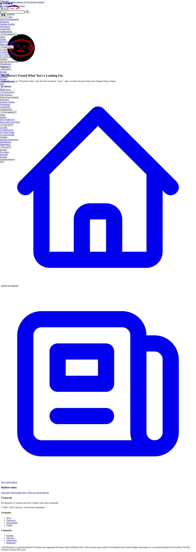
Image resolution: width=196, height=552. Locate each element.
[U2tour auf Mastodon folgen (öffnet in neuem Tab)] (12, 3)
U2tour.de (4, 69)
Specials (45, 493)
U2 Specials (5, 47)
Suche (39, 493)
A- (2, 18)
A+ (6, 18)
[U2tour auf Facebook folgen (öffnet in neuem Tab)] (6, 3)
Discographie (17, 493)
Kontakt (9, 535)
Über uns (32, 493)
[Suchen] (27, 11)
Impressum (11, 543)
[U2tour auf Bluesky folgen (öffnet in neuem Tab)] (9, 3)
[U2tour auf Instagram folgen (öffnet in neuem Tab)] (4, 3)
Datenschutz (11, 540)
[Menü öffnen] (2, 86)
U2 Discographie (7, 34)
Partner (9, 525)
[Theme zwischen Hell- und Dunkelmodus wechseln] (3, 15)
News (8, 89)
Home (2, 89)
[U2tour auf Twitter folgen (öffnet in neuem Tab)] (1, 3)
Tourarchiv (6, 493)
